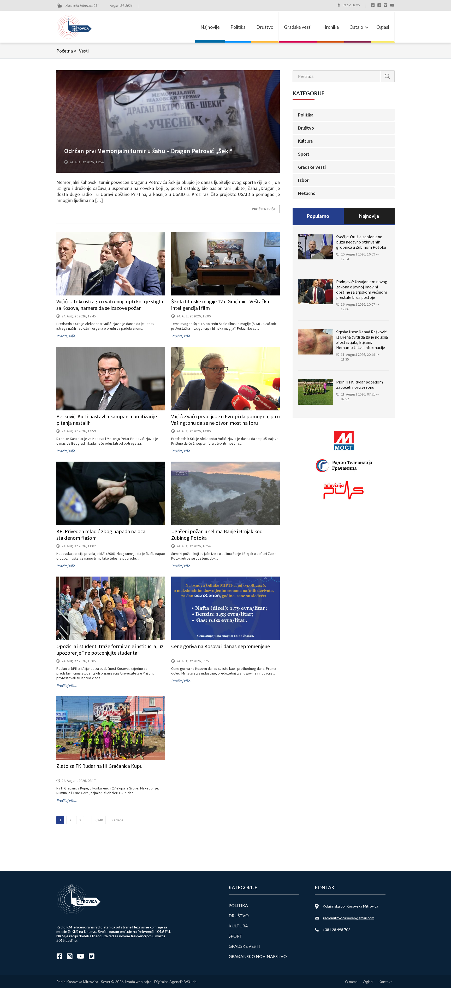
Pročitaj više (264, 209)
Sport (304, 154)
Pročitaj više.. (66, 336)
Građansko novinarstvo (258, 956)
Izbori (304, 180)
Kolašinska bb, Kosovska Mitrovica (350, 906)
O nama (351, 981)
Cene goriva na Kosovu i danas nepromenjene (220, 646)
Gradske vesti (298, 27)
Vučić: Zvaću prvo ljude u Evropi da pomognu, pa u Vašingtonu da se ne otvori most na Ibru (225, 419)
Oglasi (382, 27)
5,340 (98, 820)
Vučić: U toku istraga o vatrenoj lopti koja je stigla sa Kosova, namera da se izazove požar (109, 304)
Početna (66, 51)
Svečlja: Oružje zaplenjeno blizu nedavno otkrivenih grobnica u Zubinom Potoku (361, 242)
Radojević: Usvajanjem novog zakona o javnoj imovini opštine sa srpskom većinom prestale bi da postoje (361, 289)
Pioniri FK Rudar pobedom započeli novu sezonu (359, 384)
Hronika (330, 27)
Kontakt (385, 981)
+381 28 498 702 (336, 929)
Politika (238, 27)
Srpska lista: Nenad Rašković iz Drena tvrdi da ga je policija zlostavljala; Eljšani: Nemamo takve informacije (362, 339)
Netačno (307, 193)
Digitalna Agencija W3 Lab (175, 981)
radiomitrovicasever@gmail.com (348, 918)
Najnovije (210, 27)
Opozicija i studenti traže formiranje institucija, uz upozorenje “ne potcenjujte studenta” (109, 649)
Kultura (305, 141)
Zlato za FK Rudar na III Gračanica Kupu (99, 766)
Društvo (264, 27)
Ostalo (356, 27)
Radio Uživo (351, 5)
